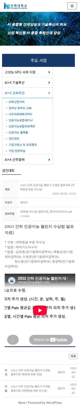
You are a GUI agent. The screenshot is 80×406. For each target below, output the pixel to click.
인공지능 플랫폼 (18, 132)
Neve (21, 402)
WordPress (54, 402)
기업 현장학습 (17, 151)
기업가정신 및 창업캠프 (23, 145)
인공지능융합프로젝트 (22, 126)
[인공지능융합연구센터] (15, 6)
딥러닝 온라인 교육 (20, 108)
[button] (23, 202)
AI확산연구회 (17, 102)
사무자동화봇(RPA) (20, 114)
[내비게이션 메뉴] (72, 5)
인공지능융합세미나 (21, 120)
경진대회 (14, 138)
